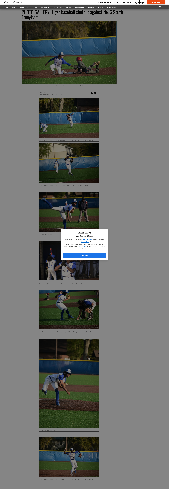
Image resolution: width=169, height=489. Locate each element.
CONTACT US (90, 7)
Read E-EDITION (109, 2)
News (6, 7)
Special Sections (79, 7)
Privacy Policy (85, 242)
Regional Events (57, 7)
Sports (22, 7)
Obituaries (14, 7)
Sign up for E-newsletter (124, 2)
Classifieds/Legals (45, 7)
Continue (84, 255)
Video (35, 7)
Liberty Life (68, 7)
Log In (137, 2)
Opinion (29, 7)
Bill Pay (100, 2)
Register (143, 2)
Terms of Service (87, 240)
